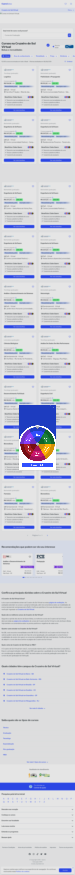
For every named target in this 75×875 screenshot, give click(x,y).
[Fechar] (53, 407)
